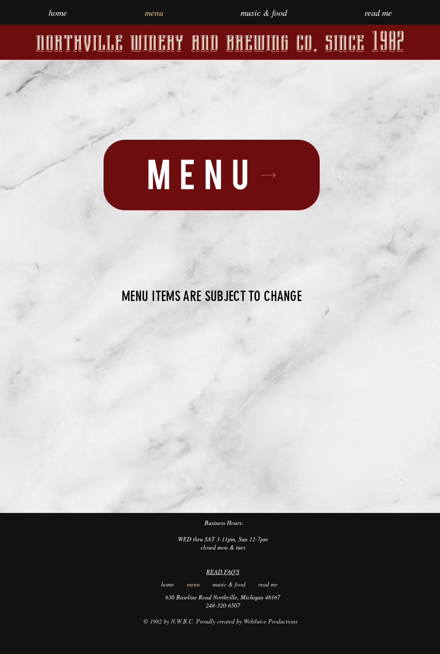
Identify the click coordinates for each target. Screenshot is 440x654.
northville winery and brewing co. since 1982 (220, 42)
